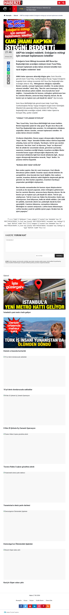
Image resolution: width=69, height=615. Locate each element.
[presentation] (10, 9)
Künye (25, 600)
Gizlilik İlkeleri (40, 600)
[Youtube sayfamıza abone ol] (30, 606)
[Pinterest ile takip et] (43, 606)
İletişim (32, 600)
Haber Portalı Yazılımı (13, 612)
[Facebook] (8, 63)
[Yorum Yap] (8, 82)
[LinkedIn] (8, 69)
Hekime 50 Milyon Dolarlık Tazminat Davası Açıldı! (37, 9)
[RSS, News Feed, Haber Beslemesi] (48, 606)
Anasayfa (18, 600)
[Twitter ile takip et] (25, 606)
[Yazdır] (8, 79)
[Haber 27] (13, 2)
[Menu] (59, 3)
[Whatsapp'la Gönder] (8, 72)
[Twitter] (8, 66)
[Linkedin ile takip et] (34, 606)
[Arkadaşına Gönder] (8, 76)
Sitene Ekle (49, 600)
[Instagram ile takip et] (39, 606)
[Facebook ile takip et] (21, 606)
